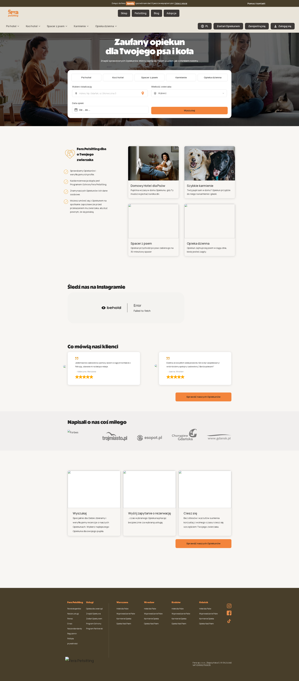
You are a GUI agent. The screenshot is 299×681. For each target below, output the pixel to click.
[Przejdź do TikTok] (228, 620)
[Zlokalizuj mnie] (142, 93)
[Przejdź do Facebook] (228, 612)
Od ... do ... (84, 109)
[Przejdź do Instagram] (228, 604)
